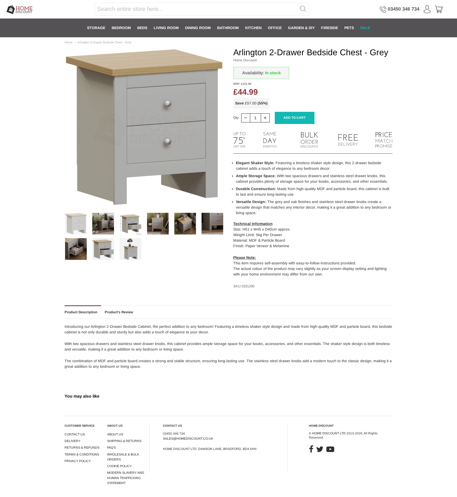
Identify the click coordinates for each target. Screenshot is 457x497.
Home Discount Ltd (329, 433)
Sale (365, 28)
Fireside (329, 28)
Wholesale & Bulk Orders (123, 457)
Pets (349, 28)
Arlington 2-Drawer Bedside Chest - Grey (104, 42)
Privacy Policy (78, 461)
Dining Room (198, 28)
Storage (96, 28)
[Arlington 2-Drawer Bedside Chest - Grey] (76, 223)
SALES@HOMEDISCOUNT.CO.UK (188, 438)
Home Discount (245, 60)
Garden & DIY (301, 28)
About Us (115, 434)
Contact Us (75, 434)
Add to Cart (294, 117)
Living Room (166, 28)
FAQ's (111, 447)
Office (275, 28)
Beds (142, 28)
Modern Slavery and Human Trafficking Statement (125, 478)
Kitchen (253, 28)
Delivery (72, 441)
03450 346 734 (403, 9)
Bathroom (228, 28)
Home (68, 42)
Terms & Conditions (82, 454)
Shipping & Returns (124, 441)
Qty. (236, 117)
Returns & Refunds (82, 447)
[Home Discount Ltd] (19, 9)
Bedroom (121, 28)
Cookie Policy (119, 466)
